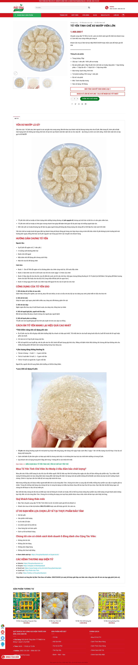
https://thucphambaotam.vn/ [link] (33, 563)
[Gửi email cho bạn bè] (78, 104)
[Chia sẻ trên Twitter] (75, 104)
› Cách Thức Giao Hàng (98, 646)
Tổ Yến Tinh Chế (99, 22)
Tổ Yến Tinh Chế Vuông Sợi (83, 621)
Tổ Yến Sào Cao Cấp (86, 22)
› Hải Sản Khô (56, 641)
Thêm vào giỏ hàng (90, 99)
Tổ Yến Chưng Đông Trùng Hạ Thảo (26, 621)
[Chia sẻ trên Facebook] (72, 104)
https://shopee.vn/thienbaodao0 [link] (34, 566)
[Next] (64, 48)
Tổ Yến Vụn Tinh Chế (55, 621)
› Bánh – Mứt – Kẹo (58, 654)
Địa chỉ (2, 628)
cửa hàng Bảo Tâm (60, 483)
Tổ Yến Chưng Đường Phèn (111, 621)
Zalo (3, 646)
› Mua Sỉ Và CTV (95, 637)
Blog (95, 15)
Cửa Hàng (85, 15)
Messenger (2, 640)
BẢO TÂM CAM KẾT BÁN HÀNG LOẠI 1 (98, 89)
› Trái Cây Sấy (56, 650)
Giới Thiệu (74, 15)
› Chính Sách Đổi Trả (97, 650)
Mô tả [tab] (16, 118)
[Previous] (16, 48)
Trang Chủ (63, 15)
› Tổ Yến (55, 637)
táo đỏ (39, 278)
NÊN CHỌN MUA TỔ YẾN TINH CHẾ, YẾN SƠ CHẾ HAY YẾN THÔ (47, 464)
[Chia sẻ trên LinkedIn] (85, 104)
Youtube (2, 634)
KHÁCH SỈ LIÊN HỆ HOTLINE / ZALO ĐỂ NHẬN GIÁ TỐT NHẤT (97, 94)
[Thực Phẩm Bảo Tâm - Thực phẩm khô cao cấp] (22, 7)
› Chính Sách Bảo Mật (97, 654)
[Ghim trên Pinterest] (82, 104)
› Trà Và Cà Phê (57, 646)
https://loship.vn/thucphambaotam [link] (34, 573)
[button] (123, 15)
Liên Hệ (116, 15)
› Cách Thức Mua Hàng (98, 641)
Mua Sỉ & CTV (105, 15)
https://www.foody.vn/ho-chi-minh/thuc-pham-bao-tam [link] (43, 568)
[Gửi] (89, 7)
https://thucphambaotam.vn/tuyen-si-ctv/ (45, 554)
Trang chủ (74, 22)
